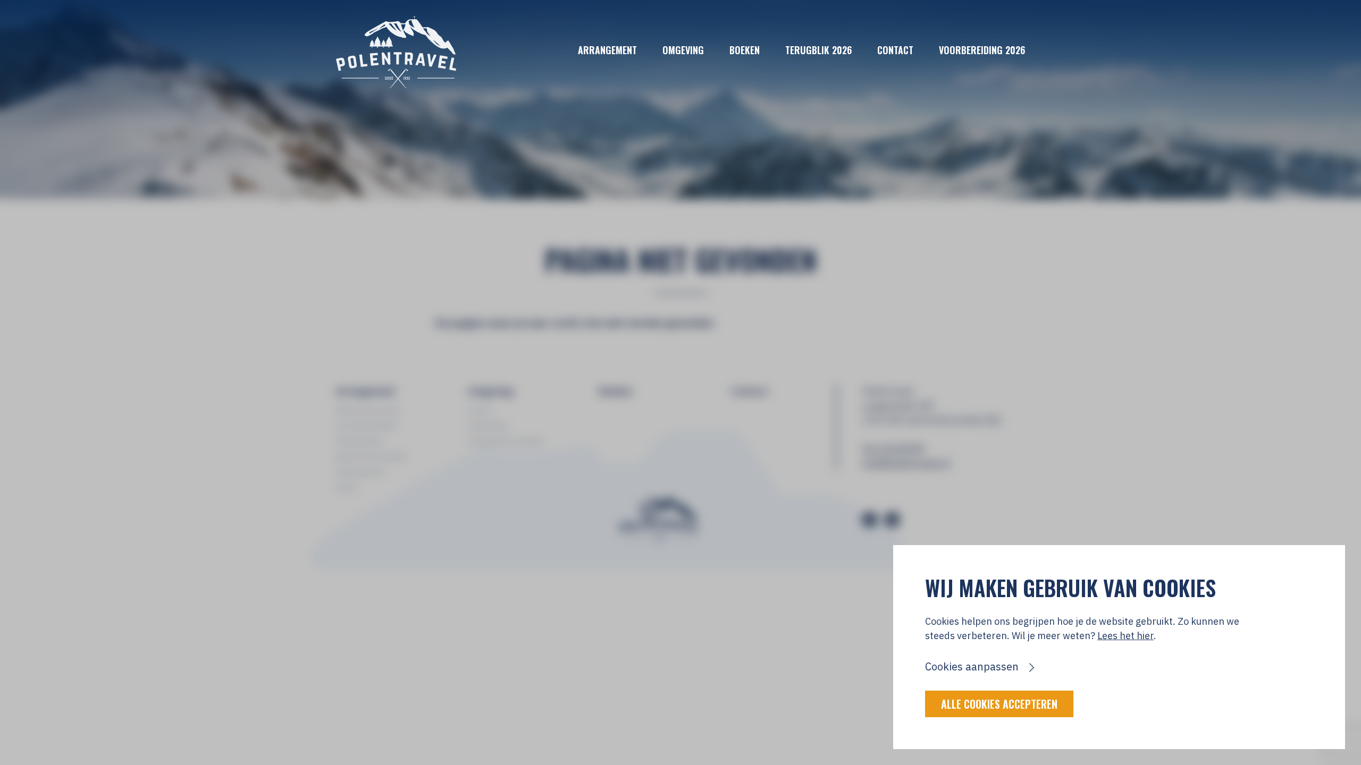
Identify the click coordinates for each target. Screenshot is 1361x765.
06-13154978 (893, 449)
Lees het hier (1125, 636)
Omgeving (683, 50)
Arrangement (607, 50)
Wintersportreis (368, 410)
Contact (895, 50)
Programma (359, 441)
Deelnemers (361, 471)
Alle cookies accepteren (999, 704)
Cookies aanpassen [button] (972, 666)
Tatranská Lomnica (505, 441)
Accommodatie (366, 425)
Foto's (481, 410)
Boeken (744, 50)
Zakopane (488, 425)
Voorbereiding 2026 (982, 50)
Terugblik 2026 (818, 50)
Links (346, 487)
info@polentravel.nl (906, 463)
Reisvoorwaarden (371, 456)
